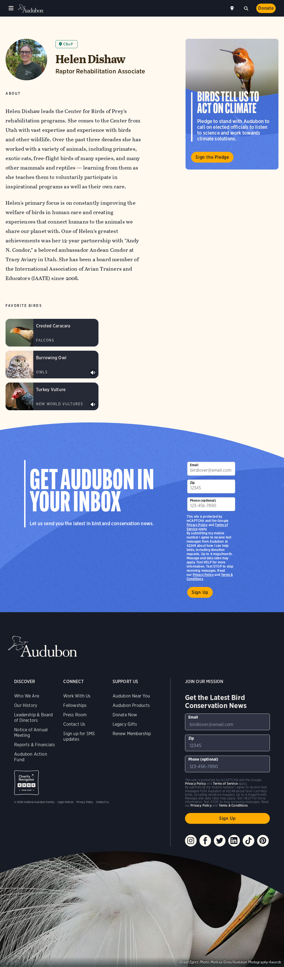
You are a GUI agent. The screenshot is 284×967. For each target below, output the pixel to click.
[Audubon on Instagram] (191, 841)
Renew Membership (132, 733)
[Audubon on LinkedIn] (234, 841)
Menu (11, 8)
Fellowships (75, 705)
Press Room (75, 714)
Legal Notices (65, 802)
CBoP (68, 44)
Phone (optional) (203, 500)
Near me (233, 8)
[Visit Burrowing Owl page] (52, 364)
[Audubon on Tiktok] (248, 841)
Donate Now (125, 714)
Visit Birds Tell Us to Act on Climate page (232, 104)
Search (246, 7)
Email (194, 465)
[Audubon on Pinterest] (263, 841)
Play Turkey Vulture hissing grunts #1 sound (93, 404)
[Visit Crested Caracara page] (52, 333)
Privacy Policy (203, 575)
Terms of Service (225, 783)
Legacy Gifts (125, 724)
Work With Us (76, 696)
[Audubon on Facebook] (205, 841)
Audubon (30, 8)
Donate (266, 8)
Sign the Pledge (212, 157)
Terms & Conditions (233, 805)
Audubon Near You (131, 696)
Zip (192, 483)
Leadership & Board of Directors (33, 717)
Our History (25, 705)
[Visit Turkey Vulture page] (52, 396)
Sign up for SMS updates (79, 736)
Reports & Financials (34, 744)
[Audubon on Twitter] (219, 841)
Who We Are (26, 696)
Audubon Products (131, 705)
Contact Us (74, 724)
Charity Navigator (26, 782)
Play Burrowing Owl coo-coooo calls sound (93, 372)
